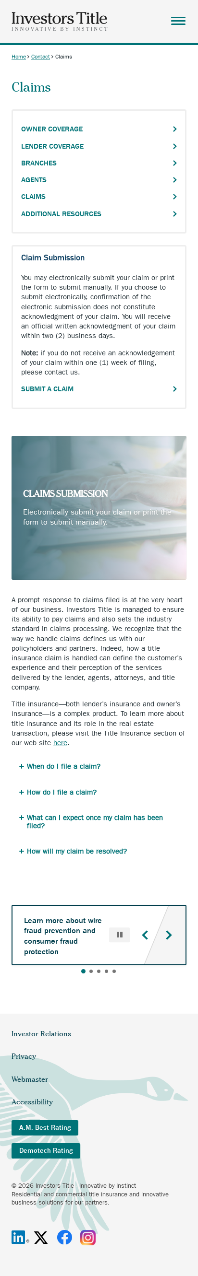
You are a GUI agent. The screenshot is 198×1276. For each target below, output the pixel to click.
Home (19, 56)
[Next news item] (169, 935)
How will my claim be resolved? (77, 851)
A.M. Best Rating (45, 1128)
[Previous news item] (145, 935)
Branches (39, 163)
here (60, 742)
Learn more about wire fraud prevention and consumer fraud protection (63, 936)
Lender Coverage (52, 146)
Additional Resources (61, 214)
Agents (34, 180)
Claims (33, 196)
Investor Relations (41, 1034)
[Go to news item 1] (83, 971)
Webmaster (30, 1079)
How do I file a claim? (62, 792)
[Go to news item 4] (106, 971)
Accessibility (32, 1102)
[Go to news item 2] (91, 971)
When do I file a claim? (63, 766)
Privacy (24, 1056)
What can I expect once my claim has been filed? (95, 821)
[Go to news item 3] (98, 971)
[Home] (60, 21)
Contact (40, 56)
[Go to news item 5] (114, 971)
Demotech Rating (46, 1151)
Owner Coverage (52, 129)
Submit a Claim (47, 389)
